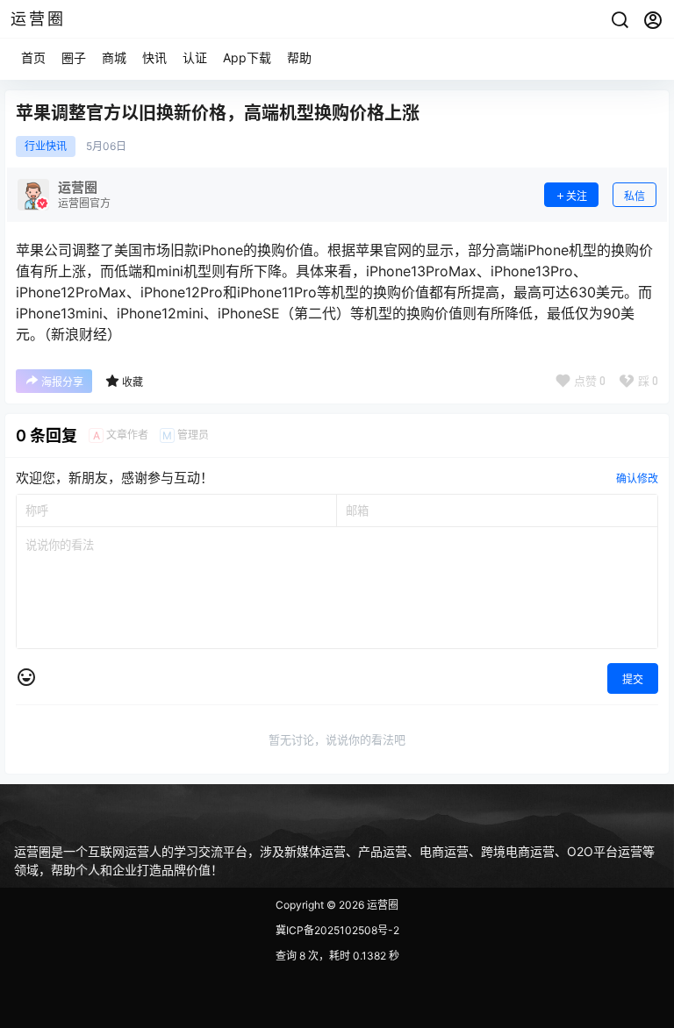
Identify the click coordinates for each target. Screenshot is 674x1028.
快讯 (154, 57)
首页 (33, 57)
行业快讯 (46, 146)
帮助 (299, 57)
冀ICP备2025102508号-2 (337, 930)
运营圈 (381, 904)
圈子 (73, 57)
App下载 (247, 57)
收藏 (132, 382)
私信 (634, 196)
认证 (195, 57)
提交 (632, 679)
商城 (114, 57)
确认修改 (637, 478)
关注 (576, 196)
